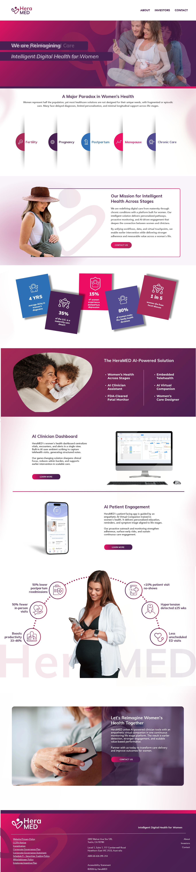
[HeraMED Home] (21, 10)
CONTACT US (121, 245)
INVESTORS (162, 10)
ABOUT (145, 10)
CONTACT (181, 10)
